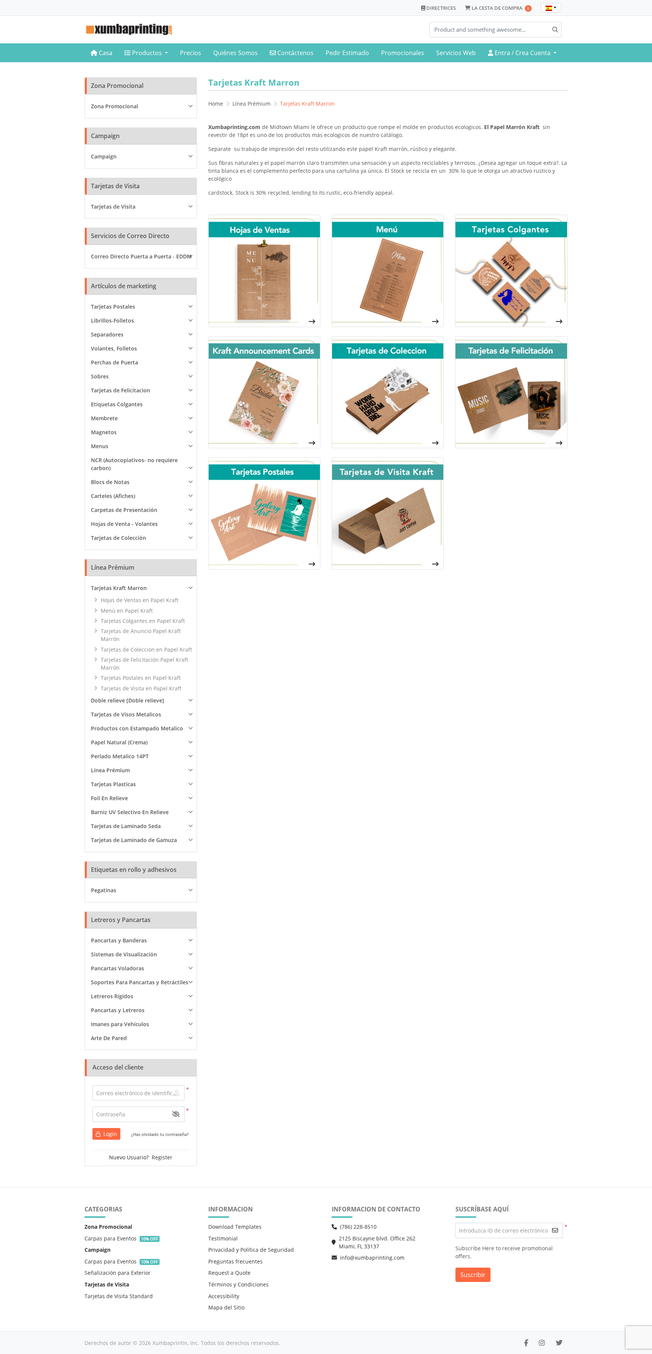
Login (109, 1133)
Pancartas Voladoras (117, 968)
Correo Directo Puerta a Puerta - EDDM (141, 256)
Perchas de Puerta (114, 362)
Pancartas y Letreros (118, 1010)
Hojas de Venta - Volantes (124, 523)
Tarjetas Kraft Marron (119, 588)
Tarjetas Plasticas (113, 784)
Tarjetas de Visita (113, 206)
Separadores (107, 334)
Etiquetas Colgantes (117, 404)
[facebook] (526, 1342)
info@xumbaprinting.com (372, 1257)
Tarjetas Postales (113, 306)
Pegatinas (103, 890)
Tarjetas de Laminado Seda (126, 826)
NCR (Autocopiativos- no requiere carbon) (134, 464)
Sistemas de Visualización (124, 954)
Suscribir (473, 1275)
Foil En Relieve (109, 798)
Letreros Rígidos (112, 996)
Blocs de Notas (110, 482)
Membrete (104, 418)
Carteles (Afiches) (113, 495)
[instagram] (542, 1342)
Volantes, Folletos (114, 348)
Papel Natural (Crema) (119, 742)
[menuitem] (101, 53)
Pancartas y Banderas (119, 940)
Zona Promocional (114, 106)
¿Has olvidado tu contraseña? (160, 1134)
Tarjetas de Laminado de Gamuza (134, 840)
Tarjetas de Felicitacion (120, 390)
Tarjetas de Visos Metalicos (126, 714)
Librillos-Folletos (112, 320)
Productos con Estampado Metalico (137, 728)
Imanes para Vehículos (120, 1024)
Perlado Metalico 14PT (120, 756)
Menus (99, 446)
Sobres (100, 376)
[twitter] (559, 1342)
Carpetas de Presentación (124, 509)
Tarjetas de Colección (118, 537)
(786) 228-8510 (358, 1226)
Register (162, 1157)
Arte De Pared (109, 1038)
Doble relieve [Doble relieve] (127, 700)
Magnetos (104, 432)
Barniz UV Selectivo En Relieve (130, 812)
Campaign (104, 156)
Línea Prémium (110, 770)
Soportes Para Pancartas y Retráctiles (139, 982)
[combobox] (551, 7)
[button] (176, 1114)
